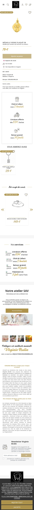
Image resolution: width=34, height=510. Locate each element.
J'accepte (17, 507)
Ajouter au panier (17, 56)
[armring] (5, 338)
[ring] (13, 338)
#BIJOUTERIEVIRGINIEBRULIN (22, 354)
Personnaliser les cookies (23, 497)
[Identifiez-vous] (22, 4)
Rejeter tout (17, 502)
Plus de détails (17, 311)
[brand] (21, 338)
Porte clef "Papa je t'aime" (8, 167)
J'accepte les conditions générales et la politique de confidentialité (18, 459)
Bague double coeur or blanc (17, 219)
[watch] (29, 338)
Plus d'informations (10, 496)
